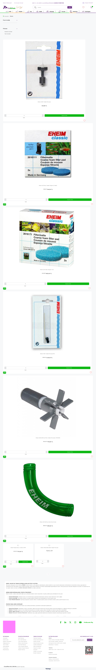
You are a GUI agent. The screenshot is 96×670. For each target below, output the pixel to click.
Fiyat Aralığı (6, 20)
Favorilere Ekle (84, 120)
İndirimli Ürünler (8, 31)
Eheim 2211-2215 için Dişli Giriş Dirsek (48, 522)
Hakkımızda (5, 639)
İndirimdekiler (6, 646)
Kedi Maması (21, 638)
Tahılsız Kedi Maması (22, 643)
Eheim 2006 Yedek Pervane (44, 101)
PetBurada (88, 622)
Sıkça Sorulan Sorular (38, 643)
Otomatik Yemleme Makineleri (19, 612)
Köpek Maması (21, 649)
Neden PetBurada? (7, 2)
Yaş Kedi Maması (22, 644)
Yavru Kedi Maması (22, 641)
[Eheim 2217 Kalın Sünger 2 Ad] (46, 238)
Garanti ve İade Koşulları (37, 648)
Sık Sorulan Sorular (18, 2)
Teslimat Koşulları (37, 638)
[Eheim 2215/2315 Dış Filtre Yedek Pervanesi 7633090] (48, 406)
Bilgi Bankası (6, 649)
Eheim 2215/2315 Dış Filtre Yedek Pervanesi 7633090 (48, 437)
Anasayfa (5, 638)
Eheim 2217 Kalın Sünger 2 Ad (46, 269)
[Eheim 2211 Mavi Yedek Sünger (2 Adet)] (48, 154)
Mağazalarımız (6, 643)
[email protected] (53, 654)
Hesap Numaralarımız (38, 639)
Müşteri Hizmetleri (7, 641)
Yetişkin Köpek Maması (23, 648)
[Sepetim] (91, 7)
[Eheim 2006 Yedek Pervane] (44, 70)
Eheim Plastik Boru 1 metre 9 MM (18, 547)
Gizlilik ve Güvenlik (37, 651)
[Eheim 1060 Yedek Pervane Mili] (47, 322)
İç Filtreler (14, 610)
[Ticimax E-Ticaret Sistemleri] (48, 669)
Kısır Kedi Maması (22, 639)
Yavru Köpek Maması (23, 646)
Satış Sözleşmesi (37, 646)
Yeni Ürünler (7, 33)
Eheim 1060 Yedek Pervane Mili (47, 353)
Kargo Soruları (36, 641)
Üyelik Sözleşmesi (37, 644)
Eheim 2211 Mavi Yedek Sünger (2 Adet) (48, 185)
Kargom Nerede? (89, 2)
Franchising (5, 648)
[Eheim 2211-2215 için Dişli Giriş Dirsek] (48, 490)
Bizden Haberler (37, 653)
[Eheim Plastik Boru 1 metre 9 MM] (18, 545)
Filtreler (5, 28)
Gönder (89, 640)
